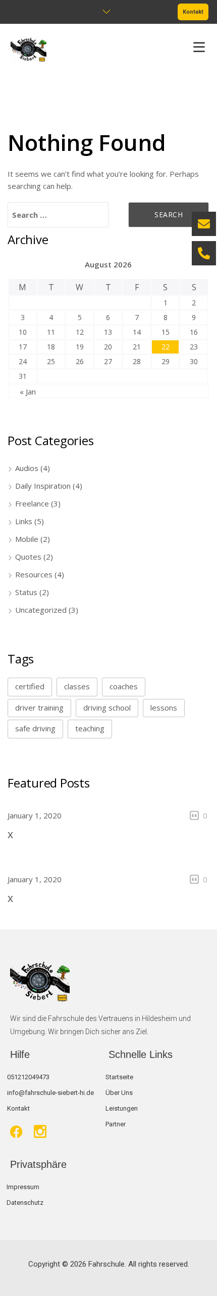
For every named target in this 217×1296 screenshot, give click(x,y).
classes (77, 686)
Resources (33, 574)
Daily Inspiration (43, 486)
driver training (39, 707)
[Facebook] (16, 1131)
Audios (26, 468)
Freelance (32, 503)
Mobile (26, 539)
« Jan (28, 391)
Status (26, 592)
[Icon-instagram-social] (40, 1131)
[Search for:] (58, 214)
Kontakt (193, 12)
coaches (124, 686)
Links (23, 521)
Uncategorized (41, 610)
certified (29, 686)
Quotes (28, 557)
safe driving (35, 728)
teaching (89, 728)
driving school (107, 707)
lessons (163, 707)
